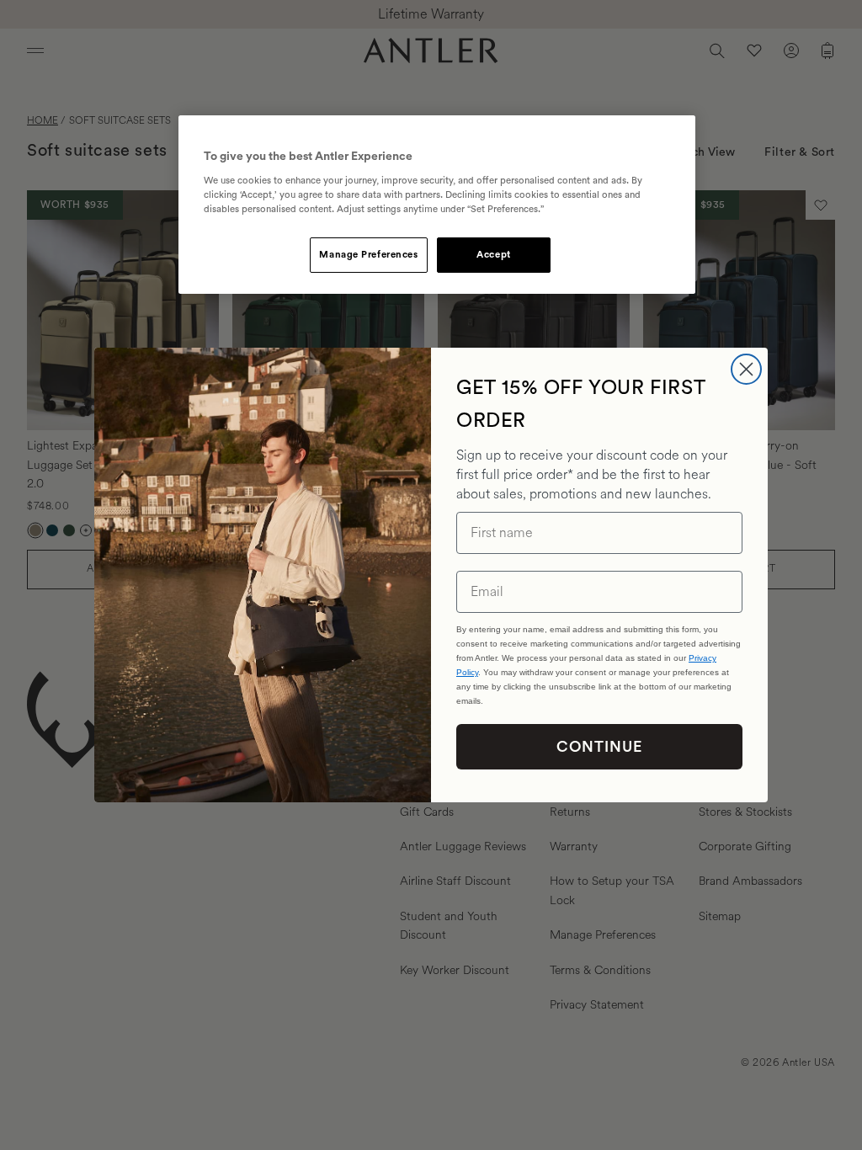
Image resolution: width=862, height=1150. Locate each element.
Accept (493, 254)
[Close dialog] (746, 369)
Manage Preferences (368, 254)
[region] (436, 205)
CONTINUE (599, 746)
